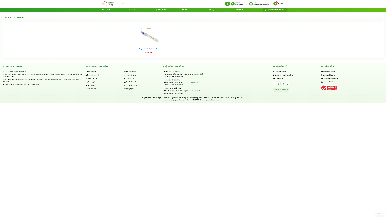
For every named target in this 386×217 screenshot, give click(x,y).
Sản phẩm (20, 17)
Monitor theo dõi (93, 75)
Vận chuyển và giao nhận (331, 78)
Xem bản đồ (197, 74)
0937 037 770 (195, 100)
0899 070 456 (179, 85)
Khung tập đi (130, 78)
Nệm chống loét (131, 75)
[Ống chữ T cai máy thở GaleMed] (149, 36)
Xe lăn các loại (92, 78)
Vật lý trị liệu (130, 89)
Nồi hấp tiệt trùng (131, 85)
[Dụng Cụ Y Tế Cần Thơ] (108, 4)
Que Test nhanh (131, 82)
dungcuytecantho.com (177, 100)
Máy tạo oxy (91, 85)
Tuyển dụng (279, 78)
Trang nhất (106, 10)
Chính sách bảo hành (329, 75)
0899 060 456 (179, 76)
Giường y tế (91, 82)
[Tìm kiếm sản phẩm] (227, 4)
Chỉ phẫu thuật (131, 72)
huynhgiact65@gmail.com (213, 100)
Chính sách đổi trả (329, 72)
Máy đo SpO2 (92, 89)
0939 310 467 (179, 93)
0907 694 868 (169, 76)
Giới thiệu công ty (280, 72)
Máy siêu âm (92, 72)
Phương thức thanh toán (331, 82)
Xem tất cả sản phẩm (281, 90)
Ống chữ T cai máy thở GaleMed (149, 49)
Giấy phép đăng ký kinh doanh (284, 75)
